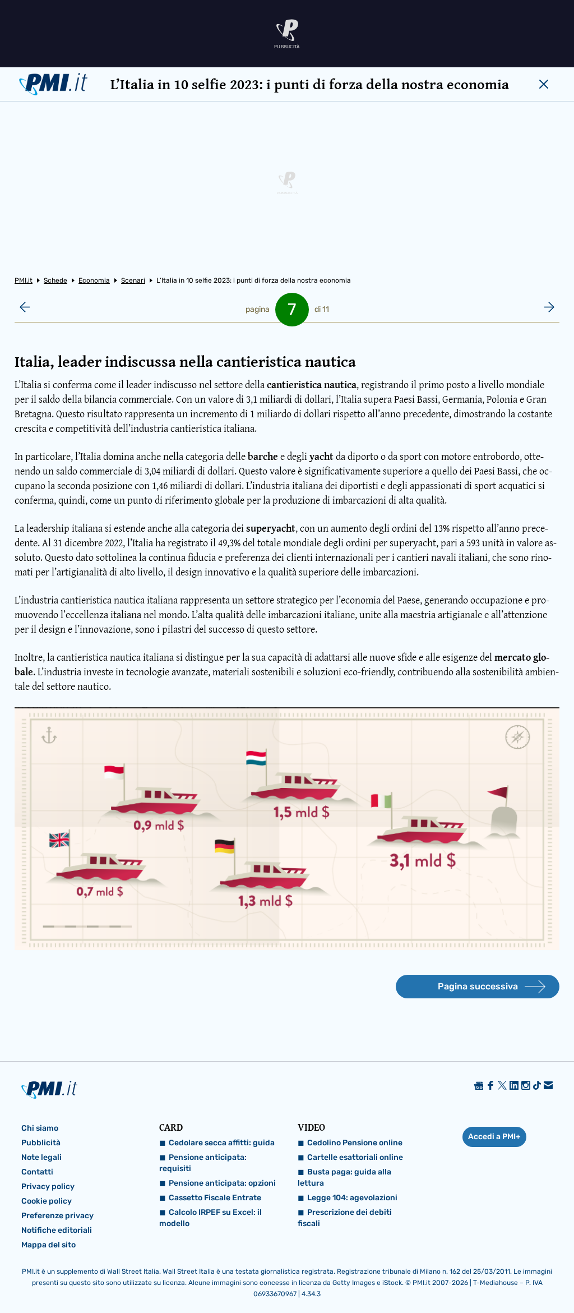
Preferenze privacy (57, 1215)
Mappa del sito (48, 1245)
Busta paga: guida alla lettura (344, 1177)
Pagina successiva (478, 986)
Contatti (37, 1172)
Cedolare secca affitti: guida (222, 1143)
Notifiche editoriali (56, 1230)
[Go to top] (488, 1276)
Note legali (41, 1157)
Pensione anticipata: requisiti (203, 1163)
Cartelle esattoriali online (355, 1157)
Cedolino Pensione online (354, 1143)
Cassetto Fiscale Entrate (215, 1198)
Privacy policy (48, 1186)
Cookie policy (46, 1201)
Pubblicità (41, 1143)
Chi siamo (39, 1128)
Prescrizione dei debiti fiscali (345, 1218)
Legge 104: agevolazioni (352, 1198)
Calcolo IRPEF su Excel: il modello (210, 1218)
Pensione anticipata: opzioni (222, 1183)
